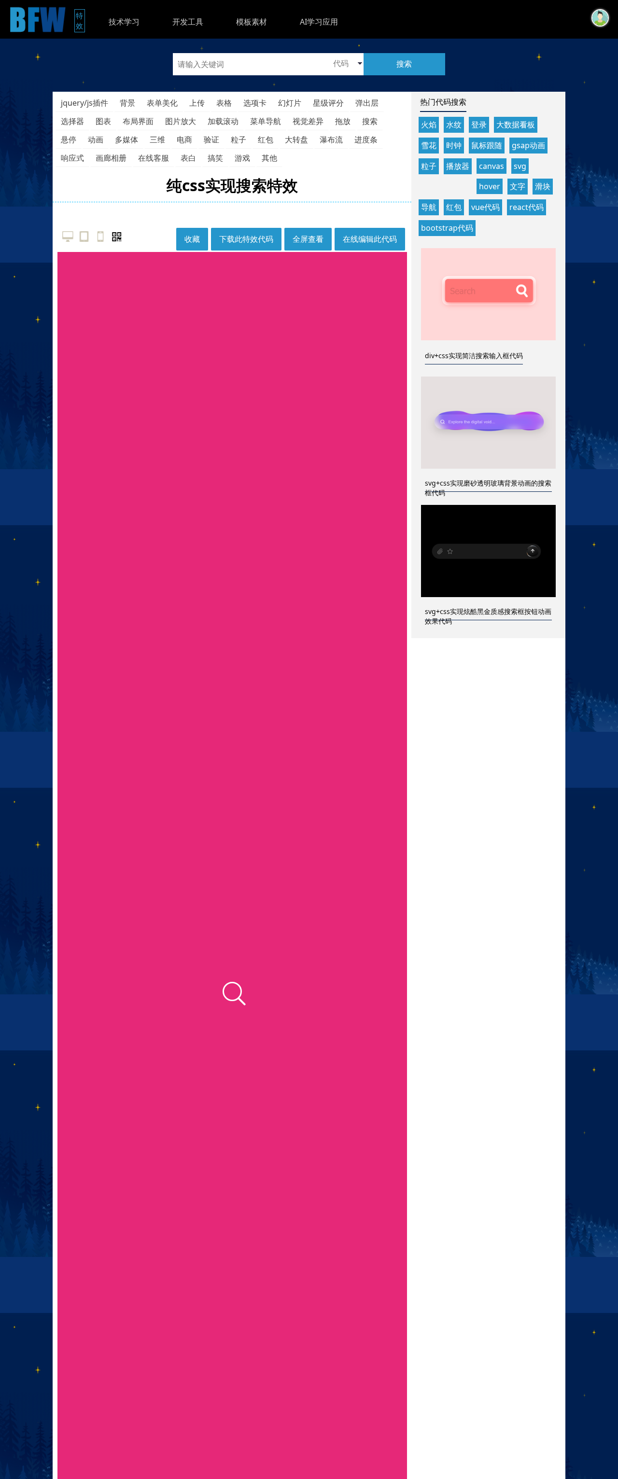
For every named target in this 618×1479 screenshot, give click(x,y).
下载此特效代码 (246, 239)
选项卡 (255, 103)
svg (520, 166)
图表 (103, 121)
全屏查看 (308, 239)
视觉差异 (308, 121)
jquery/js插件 (84, 103)
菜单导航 (265, 121)
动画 (95, 139)
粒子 (238, 139)
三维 (157, 139)
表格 (224, 103)
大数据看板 (515, 124)
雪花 (428, 145)
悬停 (68, 139)
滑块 (542, 186)
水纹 (454, 124)
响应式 (72, 158)
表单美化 (162, 103)
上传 (197, 103)
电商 (184, 139)
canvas (491, 166)
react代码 (526, 207)
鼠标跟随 (486, 145)
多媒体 (126, 139)
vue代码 (485, 207)
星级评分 (328, 103)
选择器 (72, 121)
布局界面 (138, 121)
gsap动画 (528, 145)
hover (489, 186)
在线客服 (153, 158)
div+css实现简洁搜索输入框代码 (474, 355)
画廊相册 (111, 158)
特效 (80, 20)
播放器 (457, 166)
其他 (269, 158)
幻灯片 (289, 103)
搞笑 (215, 158)
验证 (211, 139)
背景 (127, 103)
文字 (517, 186)
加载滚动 (223, 121)
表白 (188, 158)
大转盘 (296, 139)
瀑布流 (331, 139)
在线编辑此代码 (370, 239)
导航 (428, 207)
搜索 (370, 121)
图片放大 (180, 121)
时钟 (454, 145)
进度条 (366, 139)
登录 (479, 124)
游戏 (242, 158)
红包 (265, 139)
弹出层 (367, 103)
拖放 (343, 121)
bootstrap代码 (447, 228)
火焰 (428, 124)
